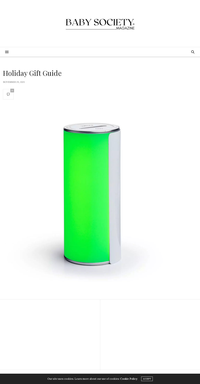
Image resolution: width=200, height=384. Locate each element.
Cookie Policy (128, 378)
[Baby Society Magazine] (99, 23)
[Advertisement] (50, 334)
